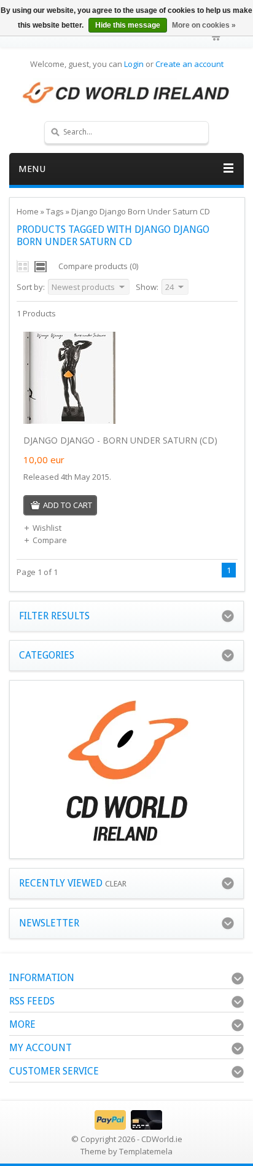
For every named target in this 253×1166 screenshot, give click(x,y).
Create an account (189, 63)
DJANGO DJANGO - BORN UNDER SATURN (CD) (120, 440)
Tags (55, 211)
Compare (50, 540)
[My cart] (216, 36)
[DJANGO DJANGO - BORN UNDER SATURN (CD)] (69, 420)
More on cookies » (204, 25)
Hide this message (127, 25)
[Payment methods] (126, 1126)
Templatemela (146, 1151)
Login (134, 63)
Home (28, 211)
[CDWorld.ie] (126, 93)
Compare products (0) (98, 266)
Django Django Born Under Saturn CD (140, 211)
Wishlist (47, 527)
